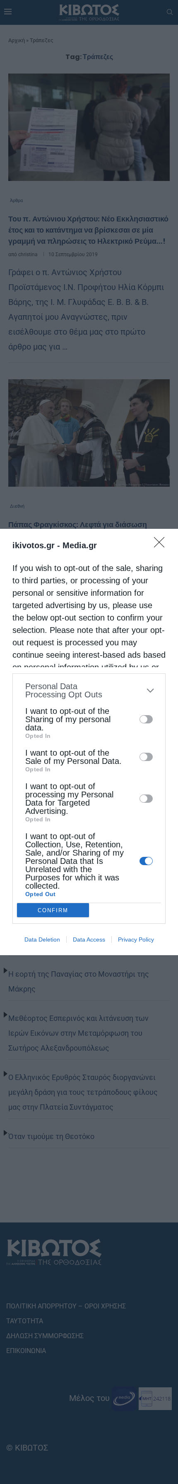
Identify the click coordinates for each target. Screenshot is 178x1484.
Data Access (89, 939)
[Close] (162, 545)
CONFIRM (53, 910)
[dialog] (89, 742)
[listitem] (89, 690)
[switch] (146, 719)
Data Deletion (42, 939)
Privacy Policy (136, 939)
